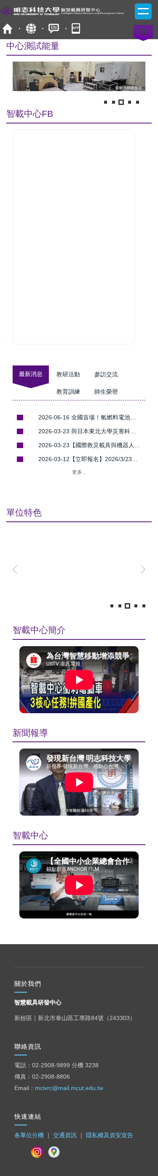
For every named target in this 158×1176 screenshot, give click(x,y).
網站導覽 (30, 28)
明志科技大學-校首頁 (7, 28)
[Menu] (143, 11)
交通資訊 (65, 1135)
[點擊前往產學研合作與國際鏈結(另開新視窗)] (79, 568)
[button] (23, 78)
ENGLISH (53, 28)
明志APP (77, 28)
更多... (79, 472)
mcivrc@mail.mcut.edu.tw (69, 1088)
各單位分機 (29, 1135)
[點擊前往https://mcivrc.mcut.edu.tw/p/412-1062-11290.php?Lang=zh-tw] (79, 78)
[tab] (105, 102)
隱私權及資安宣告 (109, 1135)
